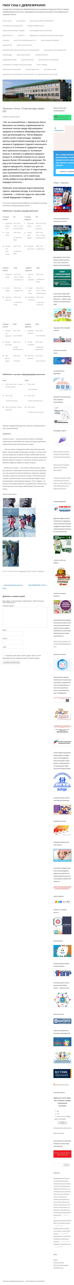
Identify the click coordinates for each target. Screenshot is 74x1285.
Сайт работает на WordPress (35, 1281)
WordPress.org (58, 1268)
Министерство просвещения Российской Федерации (61, 467)
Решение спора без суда (61, 1244)
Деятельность (8, 35)
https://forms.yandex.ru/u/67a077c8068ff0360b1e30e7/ (62, 644)
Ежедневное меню (9, 60)
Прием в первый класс (35, 26)
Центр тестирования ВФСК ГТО (25, 40)
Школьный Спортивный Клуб (55, 50)
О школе (6, 40)
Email (5, 638)
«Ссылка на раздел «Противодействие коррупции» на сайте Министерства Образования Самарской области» (62, 483)
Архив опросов (58, 1133)
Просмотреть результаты (62, 1128)
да (58, 1111)
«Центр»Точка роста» (24, 45)
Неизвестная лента (62, 1085)
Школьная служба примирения (41, 21)
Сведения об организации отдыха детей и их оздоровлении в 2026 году (30, 74)
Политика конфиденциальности (13, 1281)
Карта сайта (7, 21)
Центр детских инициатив (48, 60)
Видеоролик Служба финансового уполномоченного (62, 1238)
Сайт (4, 647)
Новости (21, 35)
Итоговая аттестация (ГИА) (13, 26)
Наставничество (50, 69)
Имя (5, 630)
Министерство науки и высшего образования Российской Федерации (61, 454)
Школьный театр (27, 60)
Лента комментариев (61, 1265)
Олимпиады (7, 55)
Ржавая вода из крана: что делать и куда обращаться (61, 1230)
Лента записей (58, 1262)
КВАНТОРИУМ (7, 45)
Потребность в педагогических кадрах (17, 65)
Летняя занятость (41, 55)
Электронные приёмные (50, 40)
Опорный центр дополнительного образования (21, 50)
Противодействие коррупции (40, 30)
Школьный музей (23, 55)
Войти (55, 1260)
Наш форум (20, 21)
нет (58, 1114)
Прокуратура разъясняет (12, 69)
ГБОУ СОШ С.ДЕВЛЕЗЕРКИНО (24, 5)
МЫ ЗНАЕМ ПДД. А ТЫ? (38, 585)
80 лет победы (42, 65)
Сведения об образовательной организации (46, 35)
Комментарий (8, 606)
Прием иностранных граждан (14, 30)
